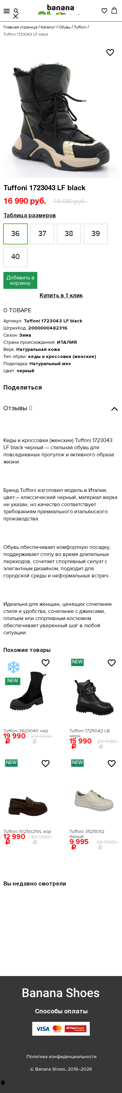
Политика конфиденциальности (61, 1056)
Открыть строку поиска (16, 11)
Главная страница (20, 27)
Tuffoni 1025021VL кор (27, 831)
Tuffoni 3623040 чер (25, 730)
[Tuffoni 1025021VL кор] (28, 792)
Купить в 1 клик (61, 296)
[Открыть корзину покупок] (114, 10)
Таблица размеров (29, 216)
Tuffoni (80, 27)
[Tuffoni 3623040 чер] (28, 691)
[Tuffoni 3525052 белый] (94, 792)
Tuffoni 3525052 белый (86, 834)
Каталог (48, 27)
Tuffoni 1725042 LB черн (89, 733)
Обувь (64, 27)
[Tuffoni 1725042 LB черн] (94, 691)
